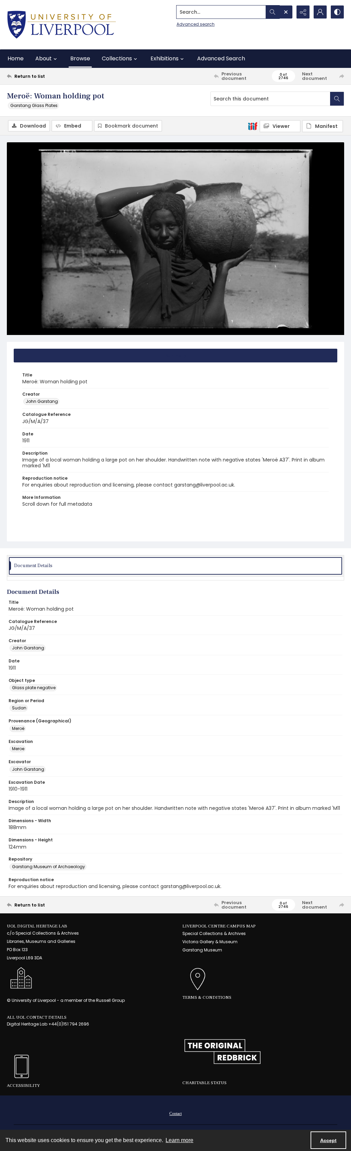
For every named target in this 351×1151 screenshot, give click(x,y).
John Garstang (42, 401)
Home (16, 58)
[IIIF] (252, 126)
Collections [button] (117, 58)
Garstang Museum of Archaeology (48, 867)
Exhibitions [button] (164, 58)
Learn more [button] (179, 1140)
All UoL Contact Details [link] (36, 1017)
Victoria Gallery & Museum (210, 942)
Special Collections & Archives (214, 933)
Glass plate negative (34, 688)
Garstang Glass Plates (34, 105)
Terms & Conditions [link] (206, 997)
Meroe (18, 749)
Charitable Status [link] (204, 1083)
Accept (328, 1140)
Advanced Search (221, 58)
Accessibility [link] (23, 1085)
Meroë (18, 728)
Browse (80, 58)
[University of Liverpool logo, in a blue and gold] (61, 24)
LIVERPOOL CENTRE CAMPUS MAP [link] (219, 926)
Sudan (19, 708)
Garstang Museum (202, 950)
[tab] (175, 355)
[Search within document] (337, 99)
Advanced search (196, 24)
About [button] (43, 58)
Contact (175, 1113)
